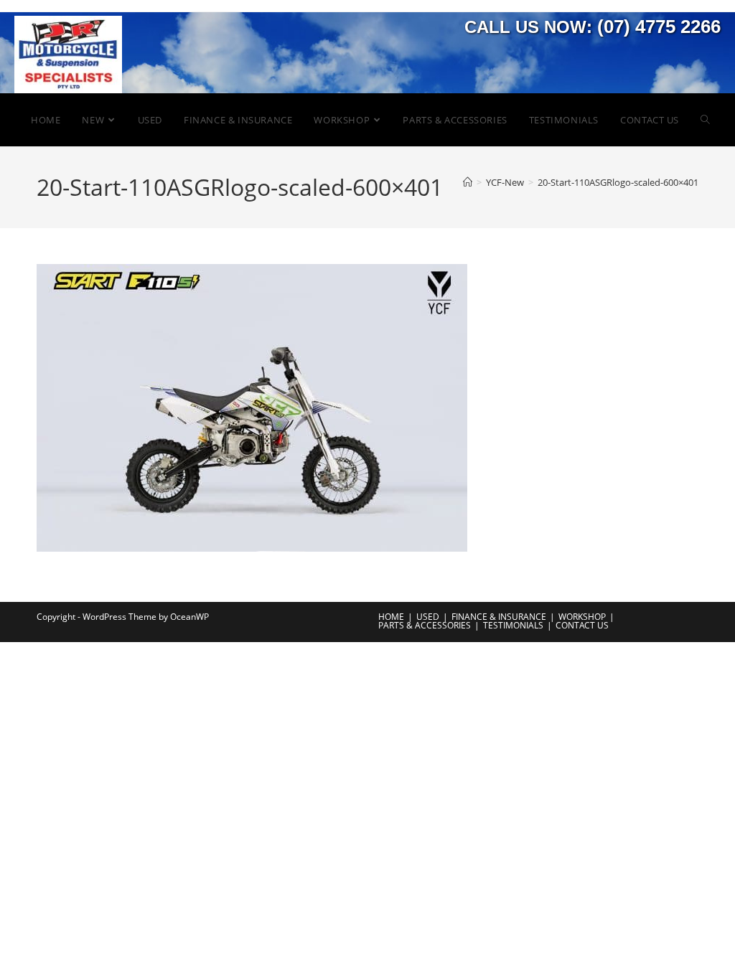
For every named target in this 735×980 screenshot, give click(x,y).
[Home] (467, 182)
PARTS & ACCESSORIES (424, 625)
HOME (391, 617)
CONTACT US (582, 625)
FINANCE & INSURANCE (498, 617)
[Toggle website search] (705, 119)
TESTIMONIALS (513, 625)
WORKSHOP (582, 617)
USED (427, 617)
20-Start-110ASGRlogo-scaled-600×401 (618, 182)
